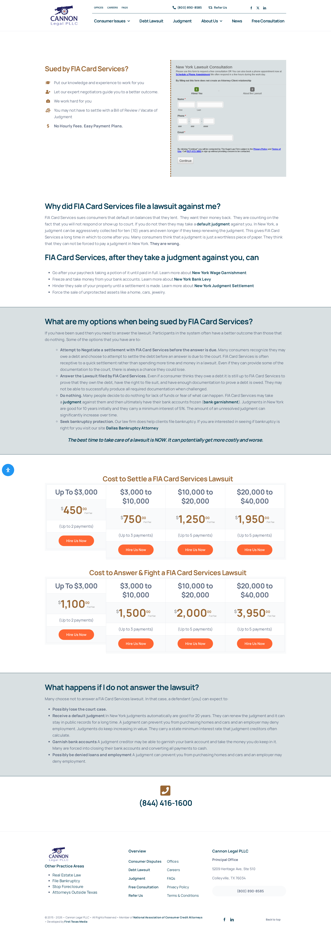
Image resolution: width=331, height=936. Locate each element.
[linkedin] (264, 8)
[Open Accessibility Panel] (8, 470)
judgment (72, 402)
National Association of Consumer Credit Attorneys (167, 917)
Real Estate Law (66, 875)
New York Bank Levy (192, 279)
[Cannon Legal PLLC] (65, 7)
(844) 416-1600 (165, 803)
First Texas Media (75, 921)
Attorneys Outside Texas (74, 892)
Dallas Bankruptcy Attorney (132, 428)
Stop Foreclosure (68, 886)
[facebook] (251, 8)
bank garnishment (221, 402)
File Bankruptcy (66, 880)
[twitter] (257, 8)
